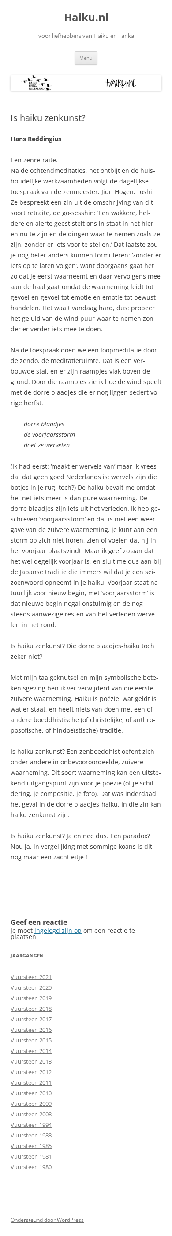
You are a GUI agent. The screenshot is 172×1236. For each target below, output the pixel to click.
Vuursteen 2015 (31, 1040)
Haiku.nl (86, 17)
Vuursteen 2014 (31, 1051)
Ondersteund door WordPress (47, 1220)
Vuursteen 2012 (31, 1072)
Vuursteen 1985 (31, 1146)
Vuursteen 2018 (31, 1008)
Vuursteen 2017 (31, 1019)
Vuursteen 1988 (31, 1135)
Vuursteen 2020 (31, 987)
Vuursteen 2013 (31, 1061)
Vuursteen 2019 (31, 998)
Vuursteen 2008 (31, 1114)
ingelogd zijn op (58, 930)
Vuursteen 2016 (31, 1030)
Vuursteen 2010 (31, 1093)
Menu (86, 58)
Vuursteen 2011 (31, 1082)
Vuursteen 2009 (31, 1104)
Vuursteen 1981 (31, 1156)
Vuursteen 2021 (31, 977)
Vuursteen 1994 (31, 1125)
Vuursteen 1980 (31, 1167)
